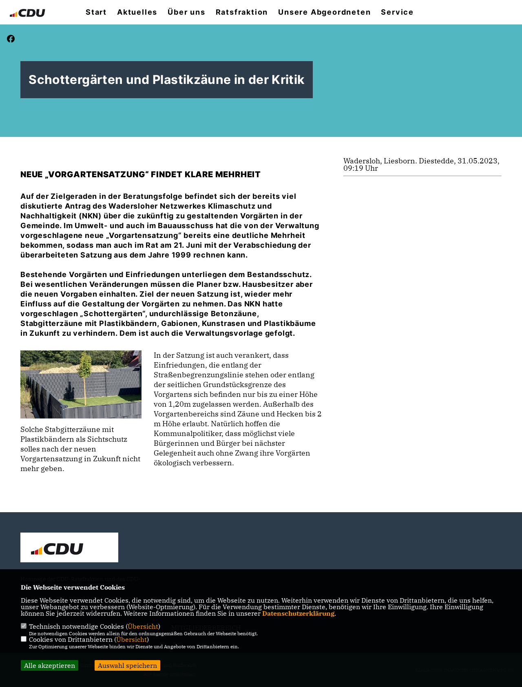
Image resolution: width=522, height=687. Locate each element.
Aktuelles (137, 12)
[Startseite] (69, 548)
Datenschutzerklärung (298, 613)
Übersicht (143, 626)
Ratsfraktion (242, 12)
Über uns (186, 12)
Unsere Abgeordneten (324, 12)
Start (96, 12)
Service (397, 12)
